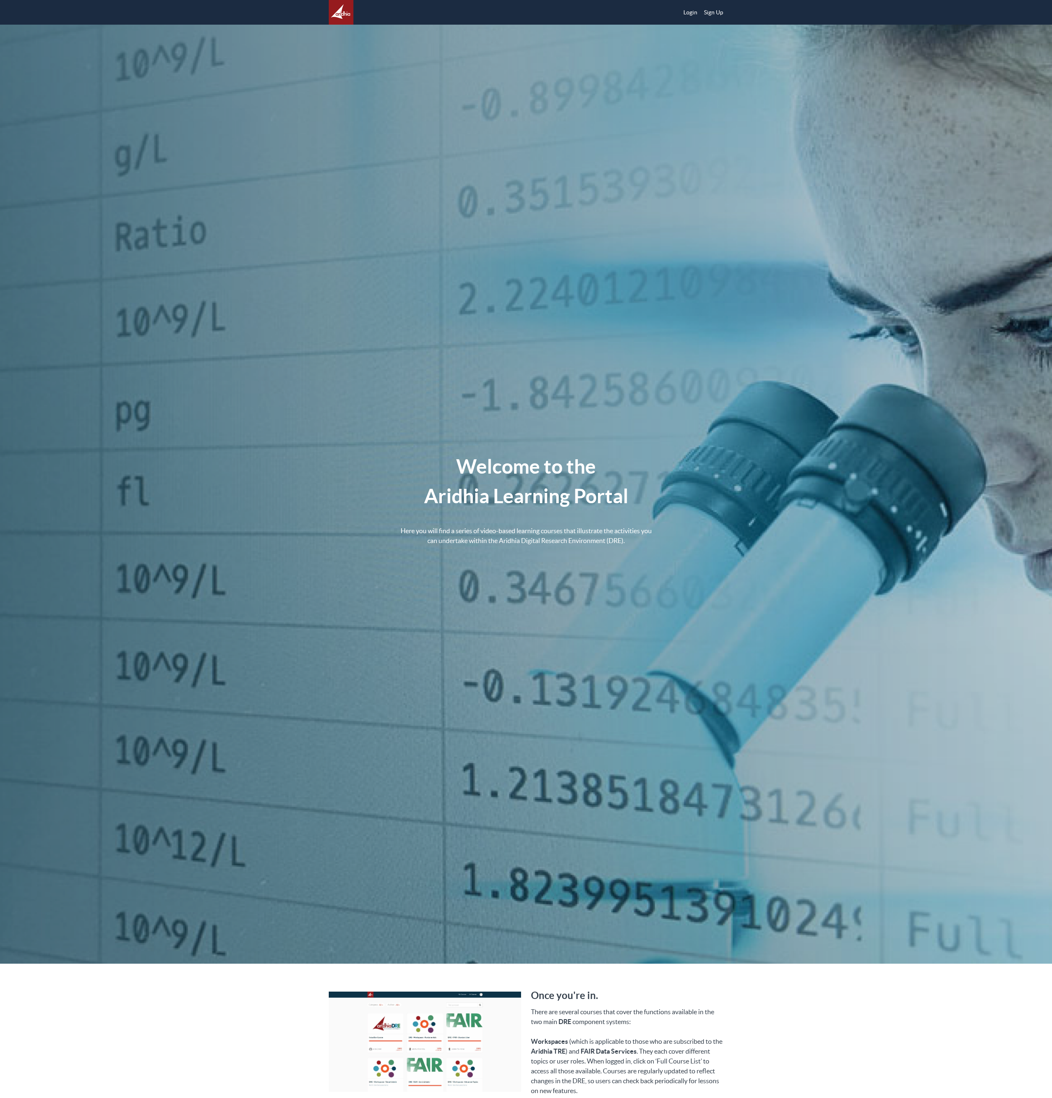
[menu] (700, 12)
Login (690, 12)
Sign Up (713, 12)
